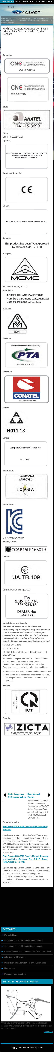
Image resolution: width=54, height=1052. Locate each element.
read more (48, 1032)
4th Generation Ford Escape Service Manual (23, 946)
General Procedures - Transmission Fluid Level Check (27, 952)
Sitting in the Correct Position (20, 981)
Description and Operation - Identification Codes (25, 963)
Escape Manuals (7, 1)
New (31, 1)
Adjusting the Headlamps (15, 957)
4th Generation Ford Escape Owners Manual (23, 940)
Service (25, 1)
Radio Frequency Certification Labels (16, 20)
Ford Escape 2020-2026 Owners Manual (16, 18)
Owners (18, 1)
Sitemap (42, 1)
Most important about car (15, 974)
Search (49, 1)
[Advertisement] (27, 44)
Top (35, 1)
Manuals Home (10, 935)
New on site (9, 968)
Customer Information (42, 18)
